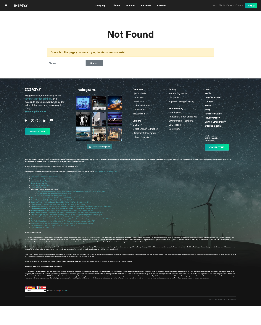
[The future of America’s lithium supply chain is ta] (83, 103)
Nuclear (130, 5)
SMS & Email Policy (215, 121)
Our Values (138, 97)
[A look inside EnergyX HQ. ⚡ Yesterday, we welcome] (99, 134)
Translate (64, 291)
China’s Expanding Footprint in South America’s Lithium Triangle (53, 225)
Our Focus (174, 97)
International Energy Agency (40, 181)
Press (208, 105)
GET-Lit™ (137, 124)
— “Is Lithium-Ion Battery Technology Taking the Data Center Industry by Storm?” (67, 212)
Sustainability (176, 108)
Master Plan (139, 113)
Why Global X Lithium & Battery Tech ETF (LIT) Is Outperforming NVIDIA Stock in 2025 (66, 215)
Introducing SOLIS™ (178, 93)
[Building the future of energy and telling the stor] (83, 119)
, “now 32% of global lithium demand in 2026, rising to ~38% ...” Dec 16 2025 (60, 217)
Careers (209, 101)
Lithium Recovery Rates (39, 187)
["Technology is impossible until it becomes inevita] (115, 119)
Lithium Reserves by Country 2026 (42, 227)
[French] (37, 287)
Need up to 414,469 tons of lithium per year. (51, 196)
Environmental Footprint (181, 120)
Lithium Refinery (141, 136)
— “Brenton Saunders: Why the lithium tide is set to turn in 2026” (58, 204)
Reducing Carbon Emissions (183, 116)
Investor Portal (213, 97)
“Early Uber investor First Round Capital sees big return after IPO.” (63, 221)
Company (100, 5)
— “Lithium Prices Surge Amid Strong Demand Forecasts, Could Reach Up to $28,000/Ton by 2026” (72, 206)
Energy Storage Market (39, 183)
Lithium (115, 5)
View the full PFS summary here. (106, 171)
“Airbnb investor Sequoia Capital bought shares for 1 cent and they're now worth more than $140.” (71, 219)
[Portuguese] (41, 287)
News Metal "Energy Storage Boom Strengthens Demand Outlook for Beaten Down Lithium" (62, 223)
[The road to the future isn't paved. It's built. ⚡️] (83, 134)
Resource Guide (213, 113)
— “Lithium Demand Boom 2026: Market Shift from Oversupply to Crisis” (61, 202)
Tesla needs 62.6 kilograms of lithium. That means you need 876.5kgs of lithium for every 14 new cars (71, 191)
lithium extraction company (38, 98)
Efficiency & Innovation (144, 132)
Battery (172, 89)
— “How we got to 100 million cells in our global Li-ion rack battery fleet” (62, 210)
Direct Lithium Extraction (145, 128)
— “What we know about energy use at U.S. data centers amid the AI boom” (65, 208)
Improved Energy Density (181, 101)
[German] (33, 287)
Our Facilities (139, 109)
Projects (161, 5)
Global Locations (141, 105)
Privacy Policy (212, 117)
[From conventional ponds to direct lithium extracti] (99, 103)
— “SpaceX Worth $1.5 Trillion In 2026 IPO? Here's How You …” (58, 198)
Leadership (138, 101)
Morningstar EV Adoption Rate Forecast (44, 177)
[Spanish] (30, 287)
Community (174, 128)
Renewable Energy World (39, 179)
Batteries (146, 5)
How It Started (140, 93)
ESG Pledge (175, 124)
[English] (26, 287)
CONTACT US (216, 147)
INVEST (251, 5)
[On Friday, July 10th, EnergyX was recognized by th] (115, 134)
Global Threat (175, 112)
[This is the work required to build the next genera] (115, 103)
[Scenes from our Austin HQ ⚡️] (99, 119)
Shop (207, 109)
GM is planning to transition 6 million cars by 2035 (54, 193)
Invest (208, 89)
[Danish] (44, 287)
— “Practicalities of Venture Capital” (51, 200)
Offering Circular (213, 125)
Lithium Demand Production (40, 185)
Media (208, 93)
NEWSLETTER (37, 131)
